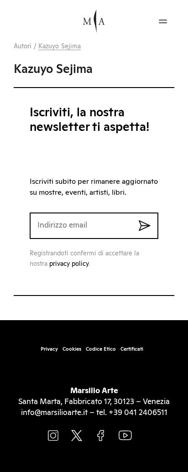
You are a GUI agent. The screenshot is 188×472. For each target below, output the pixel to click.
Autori (23, 46)
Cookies (72, 349)
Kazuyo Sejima (59, 46)
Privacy (49, 349)
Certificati (131, 349)
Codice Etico (101, 349)
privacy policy (69, 264)
